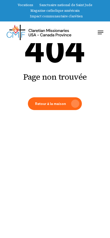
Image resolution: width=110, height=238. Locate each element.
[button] (100, 32)
